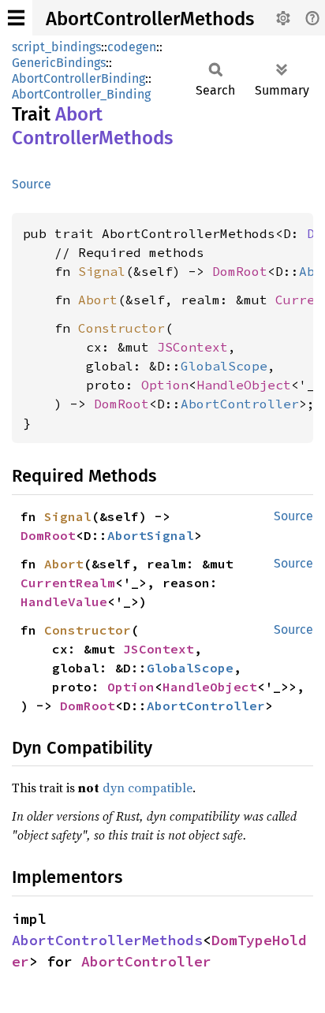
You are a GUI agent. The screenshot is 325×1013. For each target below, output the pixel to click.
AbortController (240, 404)
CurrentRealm (68, 582)
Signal (101, 271)
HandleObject (243, 385)
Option (165, 385)
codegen (131, 46)
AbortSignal (150, 535)
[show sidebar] (16, 17)
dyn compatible (147, 787)
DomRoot (239, 271)
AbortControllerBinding (78, 78)
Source (31, 184)
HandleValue (64, 601)
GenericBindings (59, 62)
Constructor (121, 328)
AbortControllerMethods (150, 19)
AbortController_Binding (81, 94)
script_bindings (56, 46)
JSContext (192, 347)
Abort (98, 299)
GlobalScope (224, 366)
